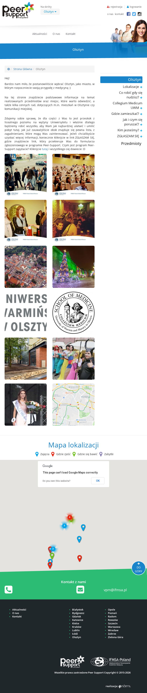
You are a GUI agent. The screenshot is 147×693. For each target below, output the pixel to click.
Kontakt (70, 34)
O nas (56, 34)
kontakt (119, 14)
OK (98, 480)
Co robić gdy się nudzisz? (130, 94)
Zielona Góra (115, 637)
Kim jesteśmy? (128, 130)
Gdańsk (76, 616)
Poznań (112, 613)
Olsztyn (49, 11)
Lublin (76, 630)
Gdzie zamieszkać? (125, 113)
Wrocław (113, 630)
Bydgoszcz (78, 613)
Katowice (77, 620)
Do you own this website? (56, 481)
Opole (111, 609)
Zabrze (112, 633)
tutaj (45, 149)
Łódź (75, 633)
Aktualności (39, 34)
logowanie (135, 6)
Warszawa (114, 627)
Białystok (77, 609)
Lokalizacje (131, 86)
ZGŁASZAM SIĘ (128, 136)
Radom (112, 616)
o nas (110, 14)
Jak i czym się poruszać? (132, 121)
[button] (83, 528)
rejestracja (116, 6)
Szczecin (113, 623)
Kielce (75, 623)
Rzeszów (113, 620)
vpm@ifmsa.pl (115, 590)
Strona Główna (22, 69)
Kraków (76, 627)
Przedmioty (131, 143)
